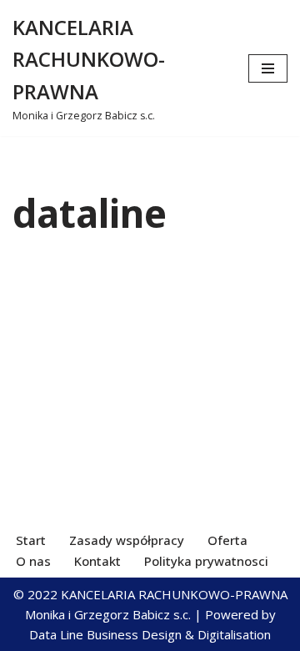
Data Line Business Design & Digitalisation (150, 634)
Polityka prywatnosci (206, 561)
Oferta (228, 540)
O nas (33, 561)
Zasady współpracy (126, 540)
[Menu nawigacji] (268, 68)
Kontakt (97, 561)
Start (31, 540)
